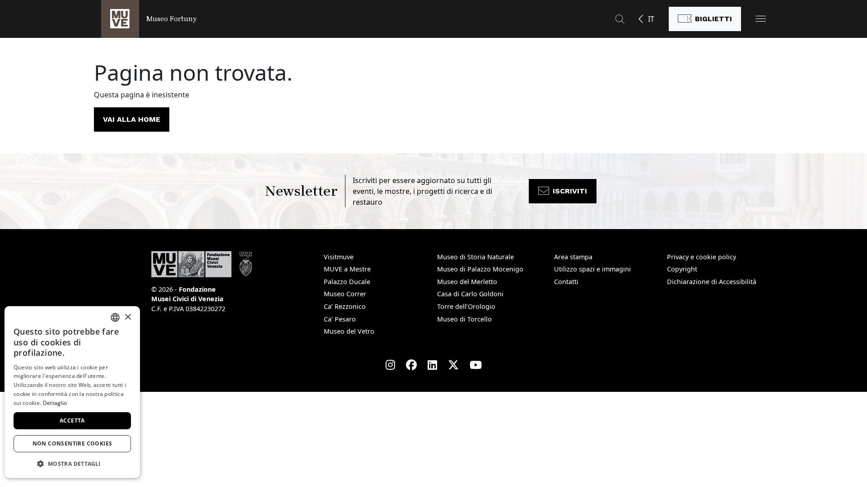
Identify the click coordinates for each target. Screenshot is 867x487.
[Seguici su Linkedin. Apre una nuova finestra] (432, 365)
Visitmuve (339, 257)
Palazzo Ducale (347, 281)
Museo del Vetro (349, 331)
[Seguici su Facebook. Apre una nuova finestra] (411, 365)
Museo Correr (345, 293)
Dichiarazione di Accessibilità (711, 281)
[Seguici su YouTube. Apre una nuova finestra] (476, 365)
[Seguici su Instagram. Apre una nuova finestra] (390, 365)
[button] (760, 19)
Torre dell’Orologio (466, 306)
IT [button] (651, 19)
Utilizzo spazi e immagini (592, 269)
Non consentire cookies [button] (72, 443)
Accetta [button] (72, 420)
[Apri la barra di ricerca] (620, 19)
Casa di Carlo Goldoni (470, 293)
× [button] (127, 317)
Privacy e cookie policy (701, 257)
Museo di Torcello (464, 319)
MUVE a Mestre (347, 269)
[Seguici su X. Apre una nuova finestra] (453, 365)
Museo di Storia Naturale (475, 257)
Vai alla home (131, 119)
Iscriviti (570, 191)
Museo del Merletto (467, 281)
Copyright (682, 269)
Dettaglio (55, 403)
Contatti (566, 281)
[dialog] (72, 392)
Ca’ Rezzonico (345, 306)
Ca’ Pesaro (340, 319)
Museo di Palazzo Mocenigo (480, 269)
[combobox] (115, 317)
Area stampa (573, 257)
